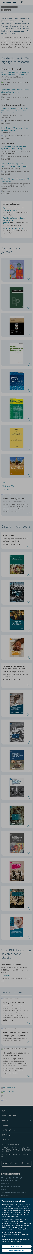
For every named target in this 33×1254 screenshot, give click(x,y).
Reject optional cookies (16, 1250)
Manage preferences (8, 1239)
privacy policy (12, 1232)
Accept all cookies (16, 1246)
